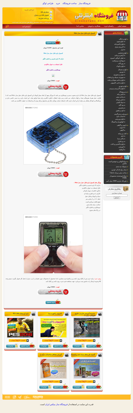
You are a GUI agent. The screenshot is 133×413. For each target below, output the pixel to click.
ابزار (122, 50)
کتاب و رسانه (122, 134)
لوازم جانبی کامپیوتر (117, 83)
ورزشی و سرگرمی (120, 114)
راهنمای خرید (109, 26)
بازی (122, 136)
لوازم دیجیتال (122, 69)
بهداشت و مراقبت (118, 61)
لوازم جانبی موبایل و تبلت (115, 80)
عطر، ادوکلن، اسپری (117, 58)
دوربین (121, 72)
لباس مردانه (120, 100)
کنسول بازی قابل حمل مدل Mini (84, 33)
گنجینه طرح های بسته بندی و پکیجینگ (83, 354)
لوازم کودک (120, 66)
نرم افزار (121, 141)
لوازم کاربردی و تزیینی (116, 88)
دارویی (121, 127)
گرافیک (121, 149)
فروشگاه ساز (84, 3)
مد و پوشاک (123, 92)
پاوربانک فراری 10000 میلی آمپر (116, 181)
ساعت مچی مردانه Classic (118, 173)
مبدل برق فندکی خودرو (119, 170)
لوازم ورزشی (119, 119)
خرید (58, 3)
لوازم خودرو (123, 86)
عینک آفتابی (120, 102)
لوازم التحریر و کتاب (117, 144)
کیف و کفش (120, 111)
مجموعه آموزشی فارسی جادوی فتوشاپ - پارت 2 (85, 314)
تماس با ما (80, 26)
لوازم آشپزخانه (119, 44)
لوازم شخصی (122, 53)
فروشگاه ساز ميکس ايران (56, 404)
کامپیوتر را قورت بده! (55, 313)
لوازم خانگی (123, 39)
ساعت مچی (120, 97)
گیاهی (122, 130)
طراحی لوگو (48, 3)
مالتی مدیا (120, 139)
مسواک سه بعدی (121, 166)
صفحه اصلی (122, 26)
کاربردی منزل (119, 47)
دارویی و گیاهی (122, 125)
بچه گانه (121, 105)
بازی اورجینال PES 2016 (21, 313)
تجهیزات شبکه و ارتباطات (115, 77)
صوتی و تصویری (119, 75)
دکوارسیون (120, 41)
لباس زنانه (120, 94)
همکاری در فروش (94, 26)
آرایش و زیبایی (119, 55)
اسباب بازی (120, 116)
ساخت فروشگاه (70, 3)
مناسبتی (121, 108)
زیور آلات (121, 63)
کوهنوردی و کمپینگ (117, 122)
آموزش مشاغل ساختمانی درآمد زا (51, 354)
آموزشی (121, 147)
